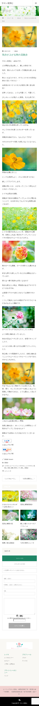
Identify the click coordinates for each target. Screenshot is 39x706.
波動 (12, 468)
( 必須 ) (7, 578)
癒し (22, 468)
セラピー (7, 661)
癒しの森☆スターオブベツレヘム (28, 525)
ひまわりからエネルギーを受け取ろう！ (9, 505)
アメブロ (24, 661)
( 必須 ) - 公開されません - (13, 584)
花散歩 (16, 51)
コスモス (7, 466)
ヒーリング (13, 466)
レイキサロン (21, 466)
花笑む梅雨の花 (7, 524)
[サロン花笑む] (16, 3)
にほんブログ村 (8, 445)
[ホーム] (3, 17)
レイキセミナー (8, 658)
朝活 (9, 468)
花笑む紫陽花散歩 (26, 504)
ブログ (24, 658)
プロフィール (26, 654)
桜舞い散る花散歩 (8, 543)
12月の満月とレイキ (27, 543)
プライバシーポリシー (10, 671)
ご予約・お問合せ (9, 664)
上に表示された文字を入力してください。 (19, 618)
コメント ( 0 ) (19, 558)
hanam (11, 459)
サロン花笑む (23, 703)
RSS (19, 699)
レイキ (6, 654)
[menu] (36, 3)
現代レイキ (17, 468)
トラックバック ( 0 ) (19, 564)
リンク (6, 676)
